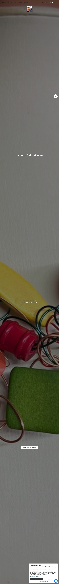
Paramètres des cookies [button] (43, 581)
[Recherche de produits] (56, 96)
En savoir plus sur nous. (34, 576)
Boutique (4, 2)
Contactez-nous (27, 2)
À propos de (10, 2)
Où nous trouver (18, 2)
